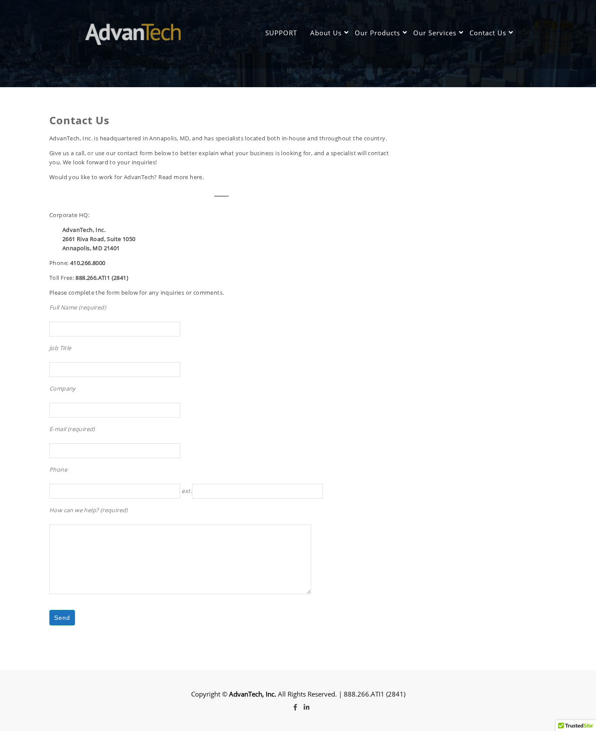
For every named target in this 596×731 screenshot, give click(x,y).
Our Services (434, 32)
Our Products (377, 32)
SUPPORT (281, 32)
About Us (326, 32)
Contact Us (487, 32)
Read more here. (181, 177)
